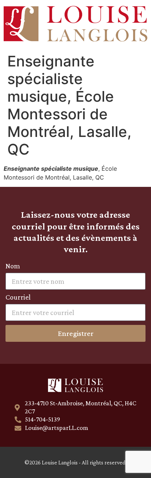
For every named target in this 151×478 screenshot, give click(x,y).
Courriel (18, 297)
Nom (12, 266)
